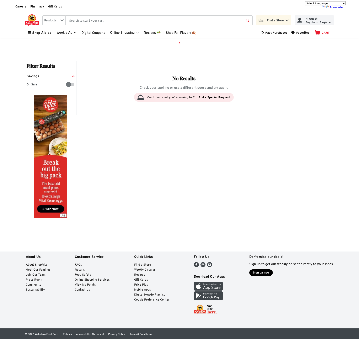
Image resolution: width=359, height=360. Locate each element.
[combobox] (54, 20)
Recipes (139, 274)
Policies (67, 334)
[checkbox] (28, 84)
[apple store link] (208, 289)
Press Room (34, 279)
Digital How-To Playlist (149, 294)
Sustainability (35, 289)
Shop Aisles (41, 33)
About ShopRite (37, 264)
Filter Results (41, 66)
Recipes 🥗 (152, 33)
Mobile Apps (142, 289)
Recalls (80, 269)
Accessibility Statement (90, 334)
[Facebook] (196, 266)
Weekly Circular (144, 269)
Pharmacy (37, 6)
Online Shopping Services (92, 279)
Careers (20, 6)
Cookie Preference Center (152, 299)
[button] (287, 19)
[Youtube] (209, 266)
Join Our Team (35, 274)
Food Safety (83, 274)
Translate (336, 7)
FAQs (78, 264)
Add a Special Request (214, 97)
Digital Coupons (93, 33)
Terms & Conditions (141, 334)
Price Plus (141, 284)
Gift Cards (55, 6)
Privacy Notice (116, 334)
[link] (273, 32)
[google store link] (208, 299)
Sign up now (261, 272)
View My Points (85, 284)
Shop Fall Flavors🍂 (181, 33)
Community (33, 284)
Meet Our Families (38, 269)
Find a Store (142, 264)
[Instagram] (202, 266)
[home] (33, 20)
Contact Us (82, 289)
